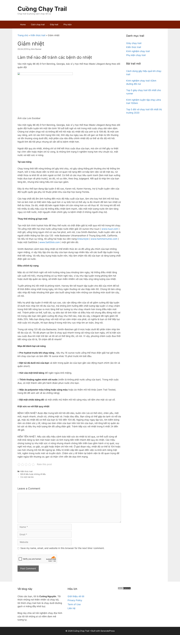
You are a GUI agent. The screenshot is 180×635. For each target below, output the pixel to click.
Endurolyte (83, 239)
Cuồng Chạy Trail (42, 8)
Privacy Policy (75, 600)
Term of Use (74, 604)
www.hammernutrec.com (104, 239)
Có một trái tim (27, 477)
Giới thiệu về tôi (76, 596)
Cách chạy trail (38, 24)
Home (23, 24)
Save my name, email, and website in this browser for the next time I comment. (62, 548)
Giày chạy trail (133, 43)
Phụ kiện (68, 24)
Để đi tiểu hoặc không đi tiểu (33, 474)
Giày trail (54, 24)
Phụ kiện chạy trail (136, 55)
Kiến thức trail (38, 35)
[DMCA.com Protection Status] (124, 588)
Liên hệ (71, 608)
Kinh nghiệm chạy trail (138, 51)
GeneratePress (108, 631)
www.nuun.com (110, 229)
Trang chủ (23, 35)
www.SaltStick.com (49, 242)
